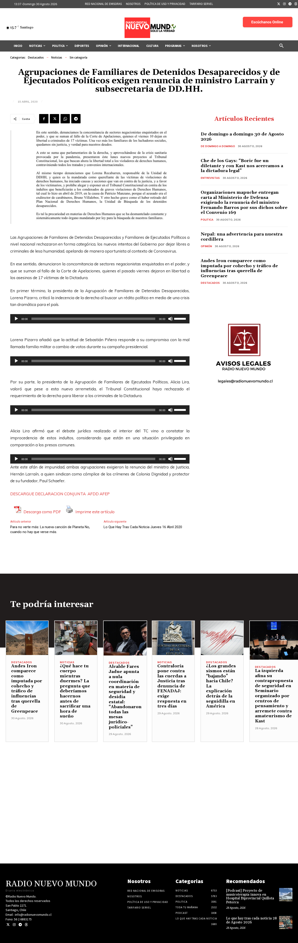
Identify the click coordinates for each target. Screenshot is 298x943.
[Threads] (26, 924)
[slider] (180, 318)
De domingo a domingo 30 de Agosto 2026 (242, 137)
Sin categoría (78, 57)
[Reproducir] (16, 318)
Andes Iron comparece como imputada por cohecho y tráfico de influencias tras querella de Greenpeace (239, 268)
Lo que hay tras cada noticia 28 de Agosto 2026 (251, 920)
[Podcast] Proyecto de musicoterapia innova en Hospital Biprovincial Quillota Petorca (250, 896)
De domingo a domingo (218, 146)
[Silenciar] (170, 318)
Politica (207, 219)
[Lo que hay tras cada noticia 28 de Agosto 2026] (285, 922)
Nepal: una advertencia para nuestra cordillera (241, 237)
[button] (281, 46)
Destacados (36, 57)
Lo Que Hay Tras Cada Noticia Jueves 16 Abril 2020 (143, 527)
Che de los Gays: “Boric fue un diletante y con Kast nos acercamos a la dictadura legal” (242, 165)
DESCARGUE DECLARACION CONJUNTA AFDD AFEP (60, 493)
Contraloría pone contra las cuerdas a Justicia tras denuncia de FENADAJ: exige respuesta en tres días (171, 686)
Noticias (56, 57)
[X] (54, 118)
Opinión (206, 246)
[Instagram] (284, 4)
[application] (100, 318)
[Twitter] (278, 4)
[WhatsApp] (65, 118)
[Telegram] (290, 4)
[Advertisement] (149, 774)
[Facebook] (43, 118)
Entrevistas (210, 178)
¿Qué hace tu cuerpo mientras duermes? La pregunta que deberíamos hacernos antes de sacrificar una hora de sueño (75, 691)
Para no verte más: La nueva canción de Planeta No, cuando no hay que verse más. (50, 529)
